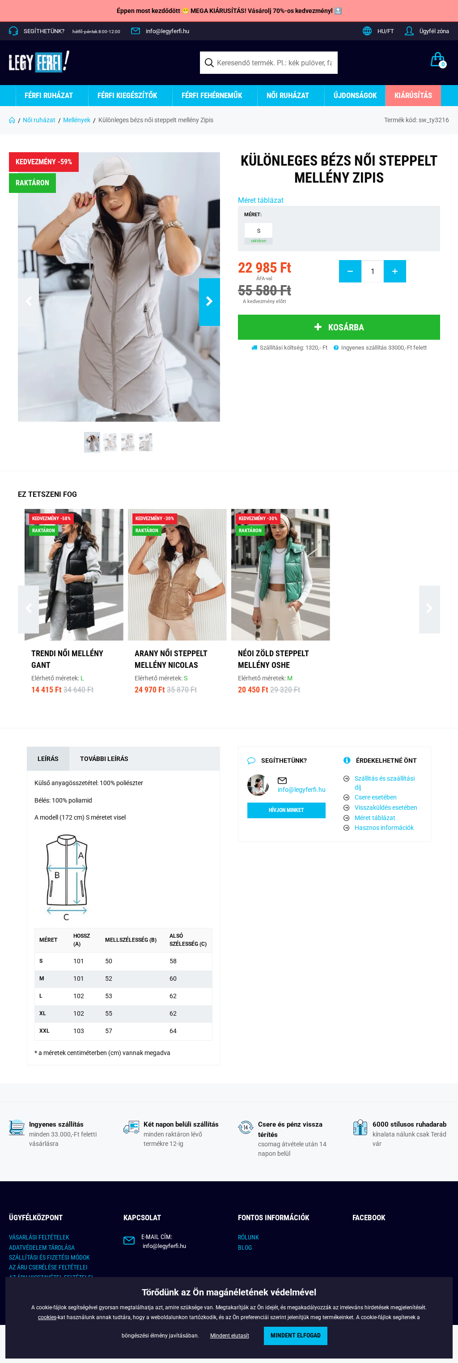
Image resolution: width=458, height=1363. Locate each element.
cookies (47, 1317)
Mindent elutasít (229, 1336)
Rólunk (248, 1237)
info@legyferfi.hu (167, 31)
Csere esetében (376, 797)
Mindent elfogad (296, 1335)
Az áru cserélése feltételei (48, 1267)
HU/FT (385, 31)
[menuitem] (52, 95)
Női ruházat (288, 95)
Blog (245, 1247)
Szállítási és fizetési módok (49, 1257)
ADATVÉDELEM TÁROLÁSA (42, 1247)
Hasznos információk (384, 827)
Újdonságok (355, 95)
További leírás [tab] (104, 758)
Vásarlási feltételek (39, 1237)
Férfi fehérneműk (212, 95)
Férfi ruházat (49, 95)
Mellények (76, 120)
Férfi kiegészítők (127, 95)
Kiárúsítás (413, 95)
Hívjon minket (286, 810)
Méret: (253, 214)
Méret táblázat (261, 200)
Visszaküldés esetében (386, 807)
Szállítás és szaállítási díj (385, 783)
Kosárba (346, 327)
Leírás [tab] (48, 758)
